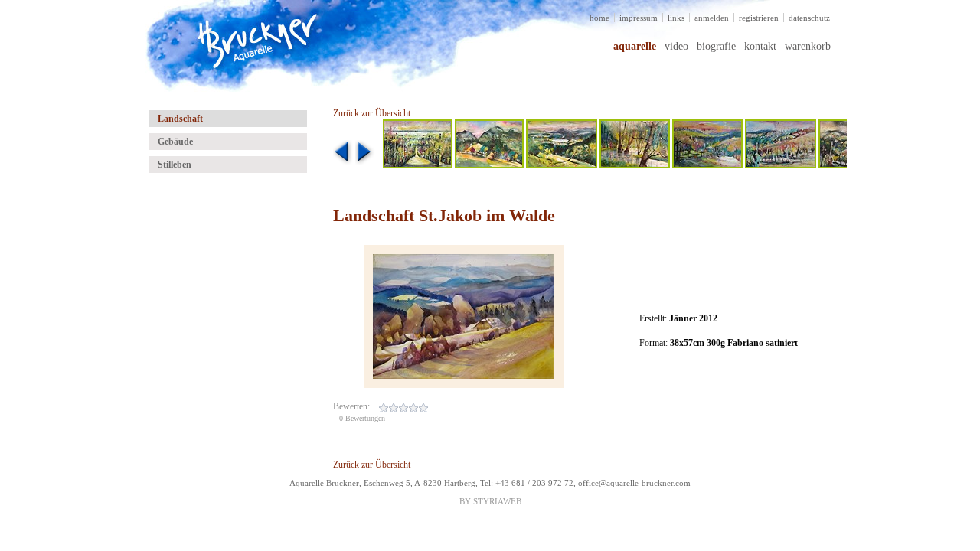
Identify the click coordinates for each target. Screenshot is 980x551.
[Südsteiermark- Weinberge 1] (780, 165)
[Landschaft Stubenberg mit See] (561, 165)
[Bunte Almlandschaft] (707, 165)
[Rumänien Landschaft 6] (489, 165)
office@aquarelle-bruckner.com (634, 482)
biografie (716, 46)
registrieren (759, 17)
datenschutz (809, 17)
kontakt (760, 46)
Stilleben (174, 164)
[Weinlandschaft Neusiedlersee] (417, 165)
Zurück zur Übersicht (371, 113)
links (676, 17)
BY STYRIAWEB (490, 501)
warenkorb (808, 46)
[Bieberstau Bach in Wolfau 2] (634, 165)
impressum (638, 17)
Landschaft (180, 118)
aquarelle (634, 46)
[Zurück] (343, 161)
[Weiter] (365, 161)
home (599, 17)
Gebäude (175, 141)
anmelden (711, 17)
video (676, 46)
